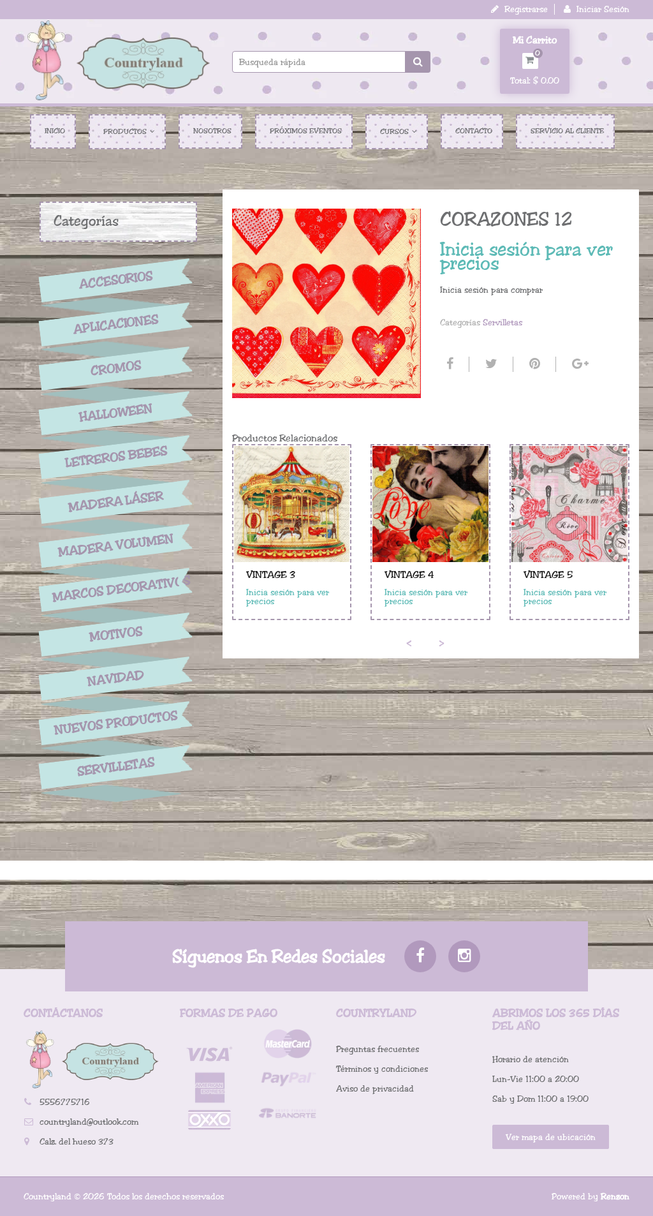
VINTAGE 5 (548, 574)
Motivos (116, 634)
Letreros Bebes (116, 457)
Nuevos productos (116, 723)
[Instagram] (464, 956)
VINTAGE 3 (270, 574)
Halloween (116, 413)
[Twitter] (490, 364)
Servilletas (116, 767)
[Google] (579, 364)
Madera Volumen (116, 545)
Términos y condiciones (382, 1069)
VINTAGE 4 (409, 574)
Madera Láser (116, 501)
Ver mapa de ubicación (551, 1137)
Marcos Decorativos (116, 589)
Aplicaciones (116, 324)
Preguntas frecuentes (377, 1049)
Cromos (116, 368)
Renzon (615, 1196)
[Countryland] (118, 60)
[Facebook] (448, 364)
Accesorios (116, 280)
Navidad (116, 678)
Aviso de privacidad (375, 1088)
